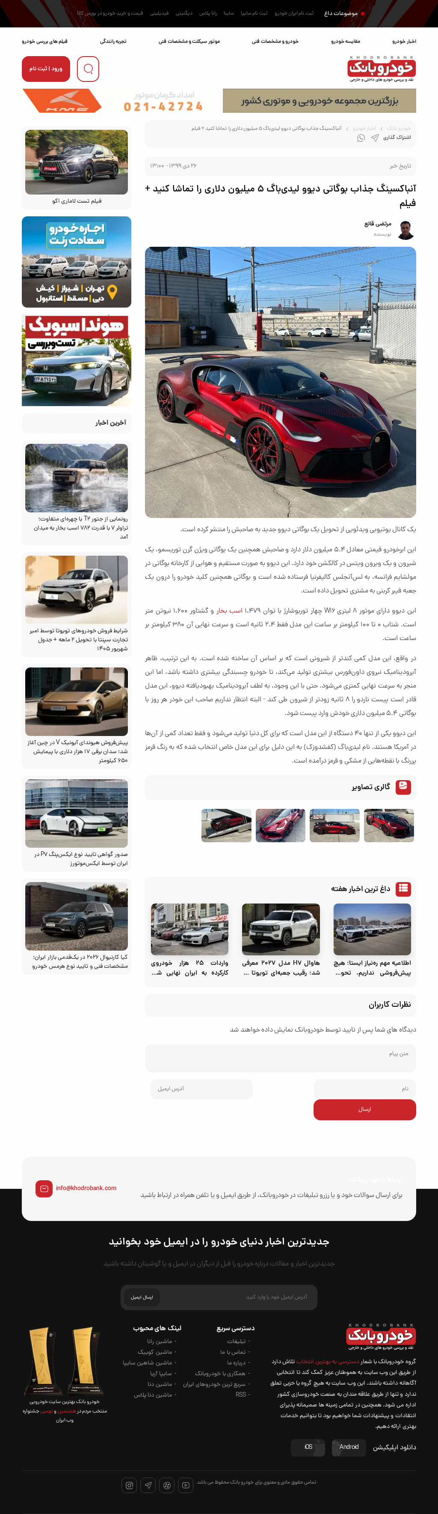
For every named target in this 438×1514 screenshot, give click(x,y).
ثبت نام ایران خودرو (294, 14)
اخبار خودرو (404, 42)
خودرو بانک (399, 129)
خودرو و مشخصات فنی (275, 42)
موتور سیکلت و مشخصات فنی (189, 42)
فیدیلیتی (159, 14)
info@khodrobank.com (86, 1189)
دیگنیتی (184, 14)
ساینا (229, 14)
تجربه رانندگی (113, 42)
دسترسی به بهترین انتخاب (327, 1362)
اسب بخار (229, 611)
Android (349, 1447)
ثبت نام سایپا (254, 14)
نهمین (46, 1411)
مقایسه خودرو (345, 42)
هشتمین (66, 1411)
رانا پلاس (208, 14)
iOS (308, 1447)
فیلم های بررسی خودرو (45, 42)
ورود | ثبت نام (46, 69)
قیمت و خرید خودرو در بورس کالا (110, 14)
